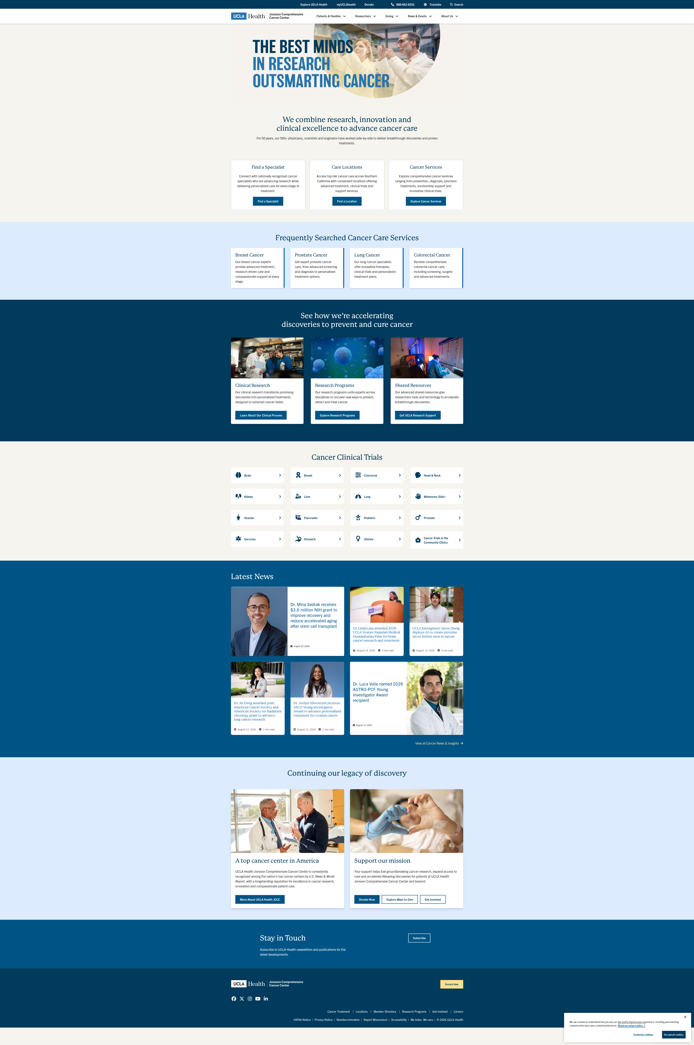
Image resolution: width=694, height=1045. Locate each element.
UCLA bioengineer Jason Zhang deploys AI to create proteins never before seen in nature (436, 632)
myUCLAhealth (346, 4)
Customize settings (643, 1034)
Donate (369, 4)
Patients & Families (329, 16)
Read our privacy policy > (631, 1025)
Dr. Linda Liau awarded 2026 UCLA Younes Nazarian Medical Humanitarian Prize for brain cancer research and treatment (376, 634)
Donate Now (451, 984)
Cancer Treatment (338, 1011)
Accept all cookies (673, 1034)
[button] (314, 4)
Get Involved (440, 1011)
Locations (362, 1011)
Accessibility (399, 1019)
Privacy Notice (324, 1019)
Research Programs (414, 1011)
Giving (389, 16)
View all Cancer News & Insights (437, 743)
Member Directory (385, 1011)
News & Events (417, 16)
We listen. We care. (422, 1019)
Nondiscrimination (348, 1019)
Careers (458, 1011)
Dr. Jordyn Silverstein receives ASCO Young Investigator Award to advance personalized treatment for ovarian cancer (317, 709)
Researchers (363, 16)
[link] (287, 621)
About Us (447, 16)
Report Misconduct (375, 1019)
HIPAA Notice (302, 1019)
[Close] (685, 1017)
